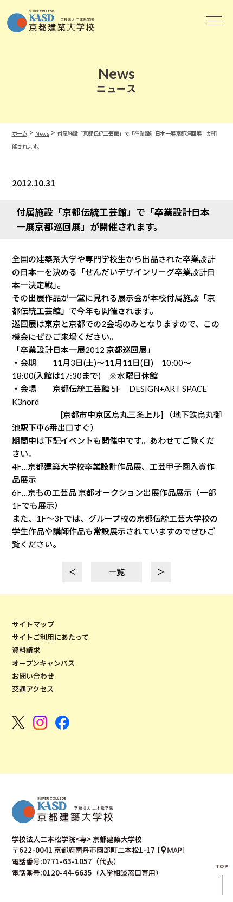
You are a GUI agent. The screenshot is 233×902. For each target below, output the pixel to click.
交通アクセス (33, 689)
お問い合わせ (33, 676)
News (42, 133)
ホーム (20, 133)
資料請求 (26, 650)
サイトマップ (33, 624)
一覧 (116, 572)
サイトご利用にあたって (50, 637)
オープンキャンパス (43, 663)
